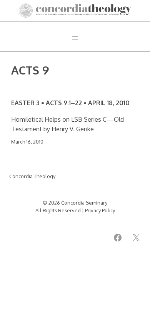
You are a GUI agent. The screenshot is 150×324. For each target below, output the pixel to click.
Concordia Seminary (84, 203)
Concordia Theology (32, 176)
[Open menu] (75, 37)
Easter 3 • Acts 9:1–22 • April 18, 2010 (70, 102)
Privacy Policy (100, 210)
